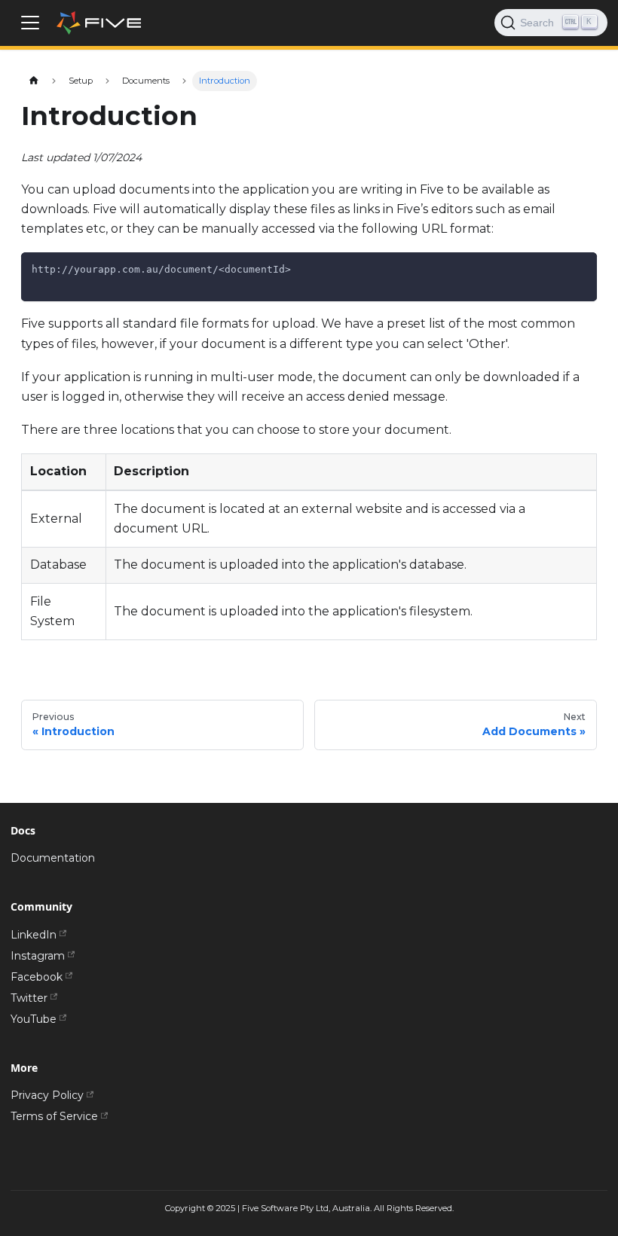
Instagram (38, 956)
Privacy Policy (47, 1095)
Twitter (29, 998)
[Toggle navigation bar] (30, 22)
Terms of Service (54, 1116)
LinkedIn (34, 934)
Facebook (37, 977)
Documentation (53, 858)
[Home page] (33, 81)
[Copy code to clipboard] (581, 268)
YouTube (34, 1019)
